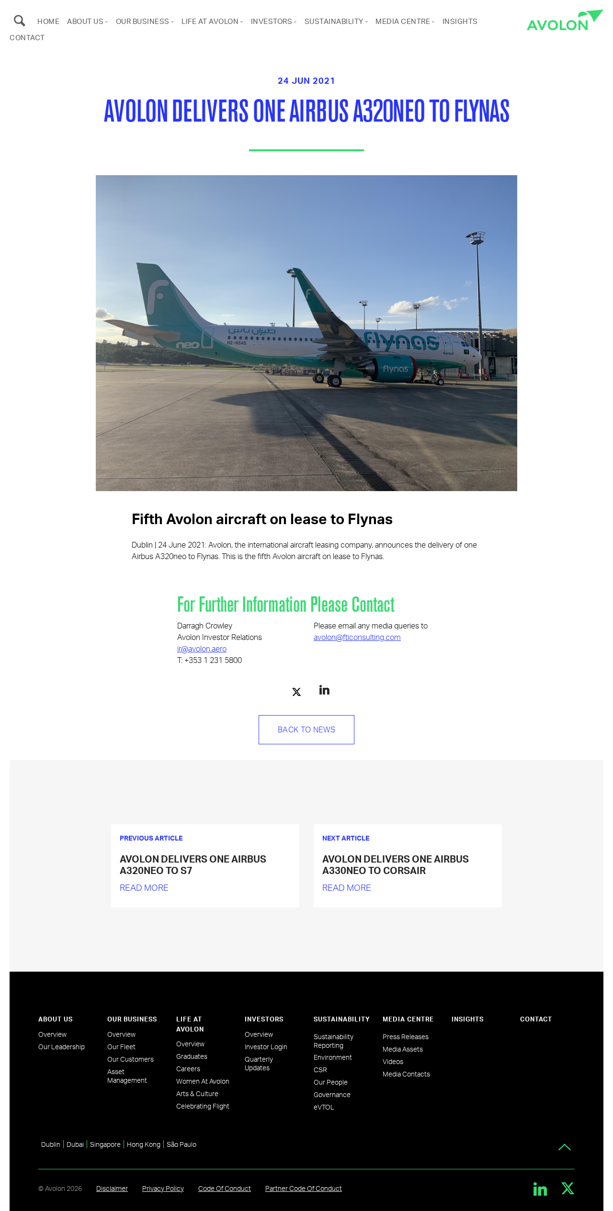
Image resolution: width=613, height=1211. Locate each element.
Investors (272, 21)
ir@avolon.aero (202, 648)
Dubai (75, 1144)
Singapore (105, 1144)
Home (48, 21)
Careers (188, 1069)
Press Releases (406, 1036)
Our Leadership (61, 1047)
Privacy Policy (163, 1188)
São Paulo (181, 1144)
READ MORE (144, 887)
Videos (393, 1061)
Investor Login (266, 1047)
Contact (27, 37)
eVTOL (324, 1107)
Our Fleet (121, 1047)
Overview (52, 1034)
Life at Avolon (210, 21)
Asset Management (127, 1075)
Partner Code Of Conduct (303, 1188)
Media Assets (403, 1049)
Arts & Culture (197, 1093)
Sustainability (334, 21)
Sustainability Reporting (333, 1040)
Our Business (143, 21)
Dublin (50, 1144)
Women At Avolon (202, 1081)
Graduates (191, 1056)
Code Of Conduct (224, 1188)
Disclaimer (112, 1188)
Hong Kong (143, 1144)
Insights (460, 21)
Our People (331, 1082)
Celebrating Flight (202, 1106)
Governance (332, 1094)
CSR (320, 1069)
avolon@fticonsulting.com (357, 637)
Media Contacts (406, 1074)
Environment (333, 1057)
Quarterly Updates (259, 1063)
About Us (85, 21)
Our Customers (130, 1059)
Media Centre (402, 21)
